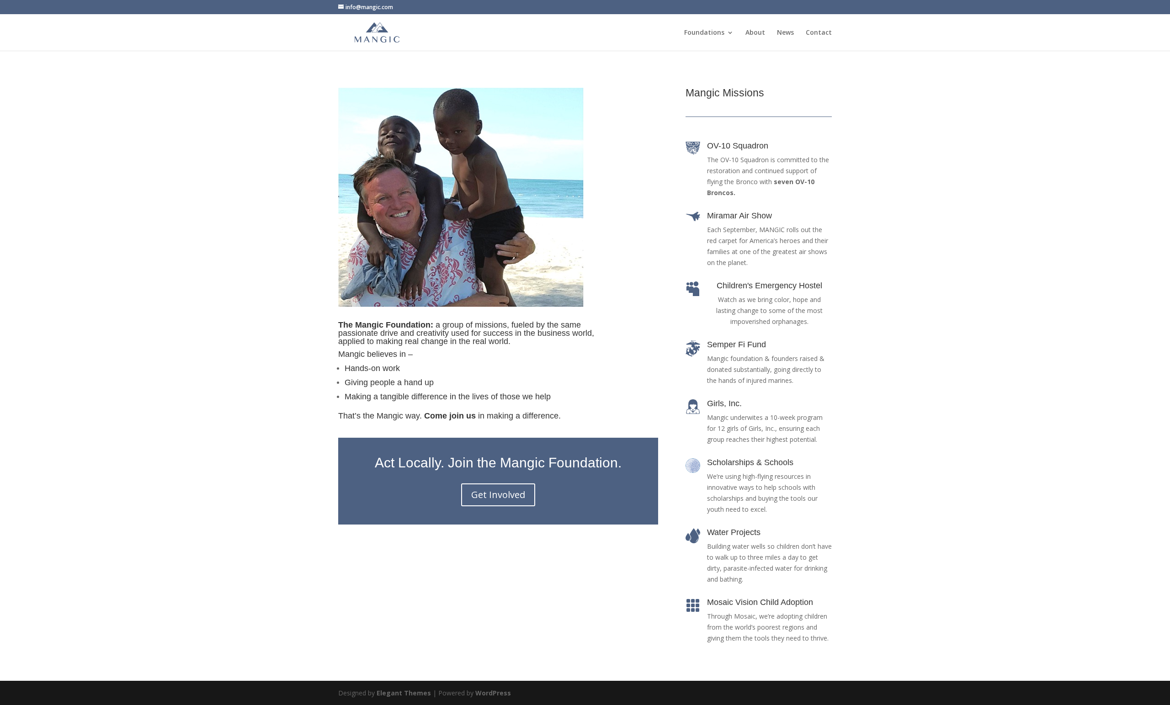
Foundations (704, 33)
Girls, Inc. (724, 403)
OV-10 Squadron (737, 145)
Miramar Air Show (739, 215)
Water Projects (733, 532)
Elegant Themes (404, 693)
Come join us (450, 415)
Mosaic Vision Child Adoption (760, 602)
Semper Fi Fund (736, 344)
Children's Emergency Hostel (769, 285)
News (785, 33)
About (755, 33)
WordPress (493, 693)
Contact (819, 33)
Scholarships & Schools (750, 462)
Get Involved (498, 494)
